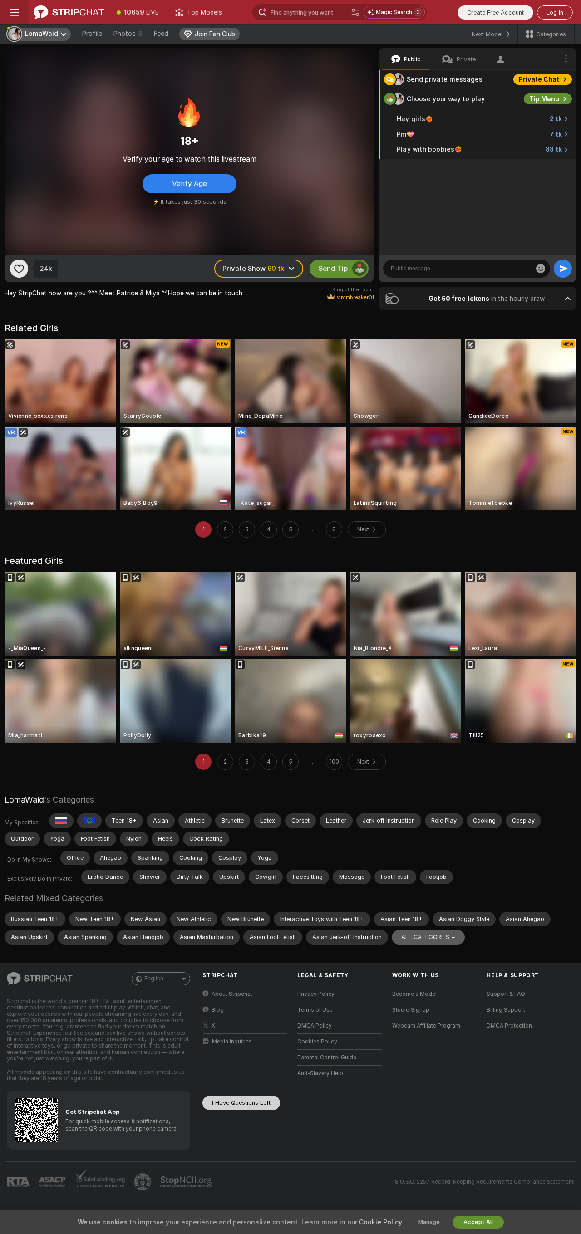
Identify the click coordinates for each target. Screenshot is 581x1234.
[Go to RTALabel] (19, 1182)
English (153, 978)
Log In (555, 12)
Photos (128, 33)
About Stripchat (232, 994)
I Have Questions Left (241, 1102)
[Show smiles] (540, 268)
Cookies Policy (317, 1041)
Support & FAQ (506, 994)
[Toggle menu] (14, 12)
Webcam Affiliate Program (426, 1026)
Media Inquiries (232, 1041)
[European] (89, 820)
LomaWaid (24, 799)
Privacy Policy (316, 994)
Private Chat (539, 79)
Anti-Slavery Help (320, 1073)
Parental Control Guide (326, 1057)
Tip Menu (544, 99)
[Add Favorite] (19, 269)
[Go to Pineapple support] (143, 1181)
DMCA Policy (314, 1026)
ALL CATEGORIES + (428, 937)
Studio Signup (410, 1010)
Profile (92, 33)
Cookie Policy (380, 1222)
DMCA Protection (509, 1026)
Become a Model (414, 994)
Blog (218, 1010)
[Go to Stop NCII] (187, 1181)
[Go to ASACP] (53, 1182)
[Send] (563, 269)
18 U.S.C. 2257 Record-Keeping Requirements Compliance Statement (483, 1182)
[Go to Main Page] (68, 12)
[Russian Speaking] (61, 820)
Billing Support (506, 1010)
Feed (160, 33)
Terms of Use (315, 1010)
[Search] (355, 12)
